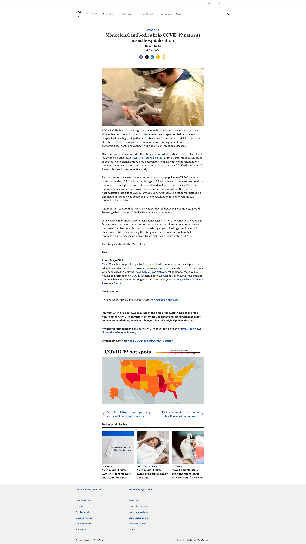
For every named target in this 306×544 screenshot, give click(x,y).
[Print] (164, 56)
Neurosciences (83, 523)
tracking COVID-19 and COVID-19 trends (148, 340)
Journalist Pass (207, 4)
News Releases (83, 500)
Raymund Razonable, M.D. (147, 157)
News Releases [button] (109, 14)
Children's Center (137, 523)
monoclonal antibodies (134, 134)
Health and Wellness (138, 512)
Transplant (81, 529)
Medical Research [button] (146, 14)
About (178, 14)
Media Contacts (165, 14)
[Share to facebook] (141, 56)
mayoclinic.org (127, 332)
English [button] (194, 4)
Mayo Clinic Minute (138, 506)
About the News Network (88, 489)
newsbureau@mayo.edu (164, 299)
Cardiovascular (83, 512)
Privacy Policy (98, 540)
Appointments (224, 4)
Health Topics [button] (127, 14)
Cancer (79, 506)
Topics (131, 529)
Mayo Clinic (109, 264)
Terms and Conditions (82, 540)
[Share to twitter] (147, 56)
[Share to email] (158, 56)
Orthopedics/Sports (138, 517)
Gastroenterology (85, 517)
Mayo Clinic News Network (151, 271)
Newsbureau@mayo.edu (140, 489)
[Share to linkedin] (152, 56)
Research (133, 500)
